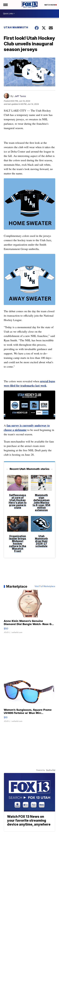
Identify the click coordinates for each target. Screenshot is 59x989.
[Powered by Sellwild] (50, 770)
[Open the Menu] (5, 5)
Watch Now (49, 5)
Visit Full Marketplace (45, 586)
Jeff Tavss (20, 96)
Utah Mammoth (16, 27)
